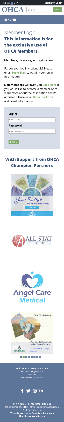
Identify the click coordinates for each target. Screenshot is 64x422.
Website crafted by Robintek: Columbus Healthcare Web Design (32, 415)
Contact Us (34, 403)
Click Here (49, 85)
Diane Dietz (41, 97)
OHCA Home (19, 403)
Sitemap (46, 403)
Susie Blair (19, 72)
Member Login (53, 2)
